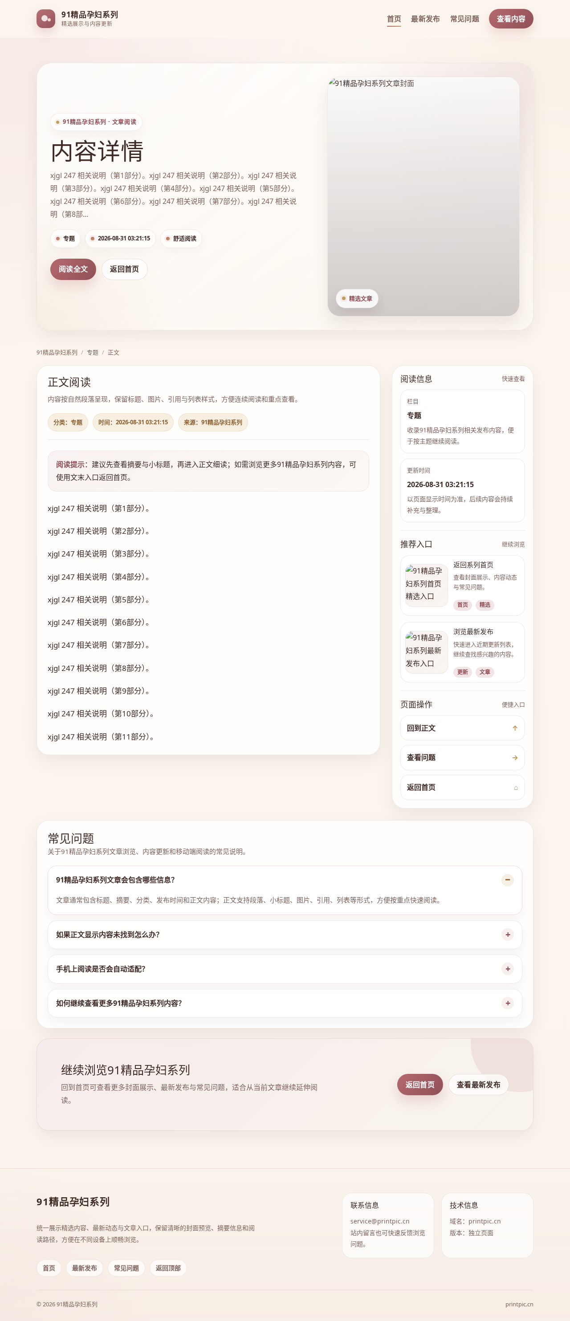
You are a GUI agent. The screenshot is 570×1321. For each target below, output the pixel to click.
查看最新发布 (479, 1084)
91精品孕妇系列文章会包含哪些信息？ (117, 880)
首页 (394, 19)
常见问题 (464, 19)
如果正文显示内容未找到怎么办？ (109, 934)
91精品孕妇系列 (57, 352)
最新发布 (425, 19)
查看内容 (511, 19)
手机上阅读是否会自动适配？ (102, 969)
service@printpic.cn (380, 1221)
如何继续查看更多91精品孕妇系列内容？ (120, 1003)
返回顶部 (168, 1268)
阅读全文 (73, 269)
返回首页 (124, 269)
